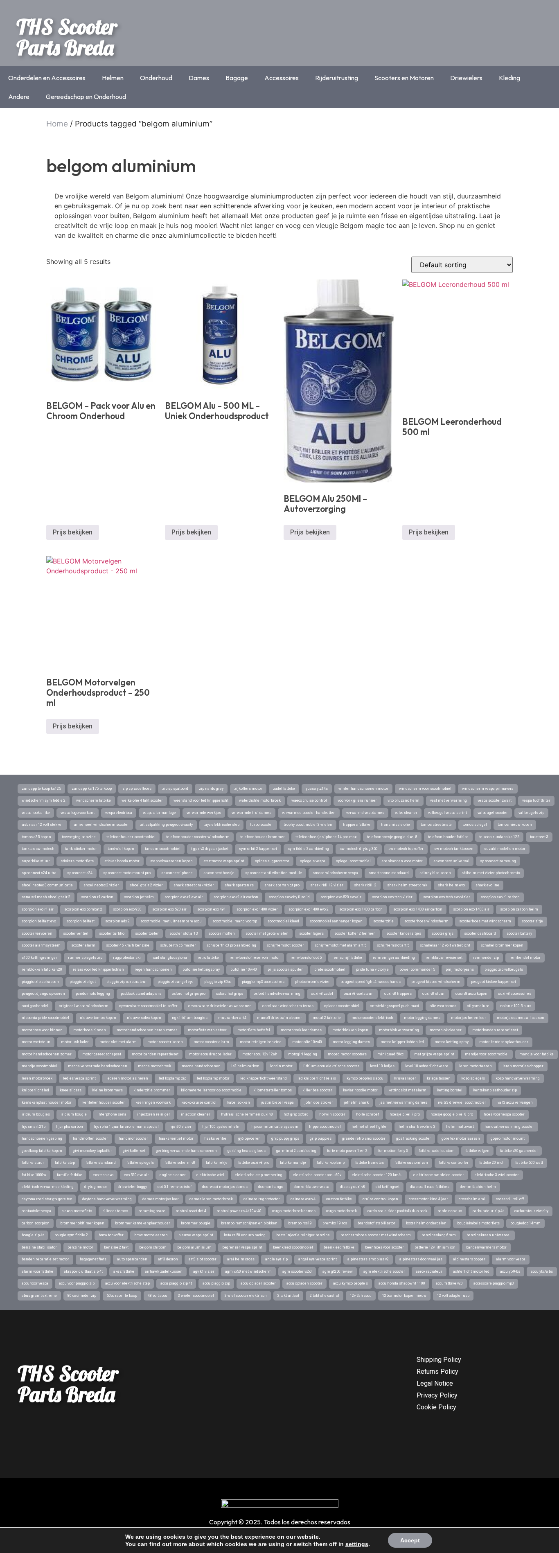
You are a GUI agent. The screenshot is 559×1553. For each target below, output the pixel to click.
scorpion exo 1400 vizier (257, 909)
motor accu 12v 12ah (259, 1054)
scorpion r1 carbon (97, 897)
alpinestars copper (469, 1259)
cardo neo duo (450, 1211)
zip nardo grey (211, 789)
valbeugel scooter (493, 813)
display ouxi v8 (352, 1187)
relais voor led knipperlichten (98, 969)
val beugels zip (531, 813)
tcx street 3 (539, 837)
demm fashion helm (478, 1187)
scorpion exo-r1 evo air (184, 897)
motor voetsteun (36, 1042)
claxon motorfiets (77, 1211)
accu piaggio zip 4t (176, 1283)
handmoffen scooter (90, 1138)
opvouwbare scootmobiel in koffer (148, 1006)
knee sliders (70, 1090)
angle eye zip (276, 1259)
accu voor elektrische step (127, 1283)
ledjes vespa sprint (79, 1078)
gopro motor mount (508, 1138)
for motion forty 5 (393, 1151)
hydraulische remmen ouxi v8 (247, 1114)
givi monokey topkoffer (92, 1151)
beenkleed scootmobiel (293, 1247)
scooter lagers (311, 933)
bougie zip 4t (33, 1235)
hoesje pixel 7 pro (405, 1114)
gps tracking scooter (413, 1138)
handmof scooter (133, 1138)
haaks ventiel (216, 1138)
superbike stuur (36, 861)
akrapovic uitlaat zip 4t (83, 1271)
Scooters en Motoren (404, 78)
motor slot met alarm (118, 1042)
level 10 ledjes (382, 1066)
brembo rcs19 (300, 1223)
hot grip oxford (296, 1114)
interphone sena (111, 1114)
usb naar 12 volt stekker (42, 825)
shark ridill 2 (365, 885)
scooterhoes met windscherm (485, 921)
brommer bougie (195, 1223)
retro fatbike (208, 958)
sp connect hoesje (218, 873)
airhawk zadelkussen (164, 1271)
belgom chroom (153, 1247)
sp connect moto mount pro (127, 873)
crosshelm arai (472, 1199)
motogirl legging (302, 1054)
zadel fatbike (284, 789)
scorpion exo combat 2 (83, 909)
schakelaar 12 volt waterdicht (445, 945)
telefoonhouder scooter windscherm (198, 837)
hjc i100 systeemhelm (221, 1127)
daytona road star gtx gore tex (47, 1199)
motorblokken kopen (350, 1030)
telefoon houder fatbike (448, 837)
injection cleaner (195, 1114)
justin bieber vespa (277, 1102)
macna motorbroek (154, 1066)
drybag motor (95, 1187)
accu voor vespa (35, 1283)
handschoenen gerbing (42, 1138)
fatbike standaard (101, 1163)
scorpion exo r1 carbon (500, 897)
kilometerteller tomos (272, 1090)
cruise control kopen (380, 1199)
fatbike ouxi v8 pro (253, 1163)
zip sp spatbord (175, 789)
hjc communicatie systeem (274, 1127)
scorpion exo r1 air (38, 909)
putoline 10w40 (243, 969)
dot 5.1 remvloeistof (175, 1187)
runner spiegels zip (85, 958)
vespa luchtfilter (536, 800)
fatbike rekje (217, 1163)
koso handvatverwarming (518, 1078)
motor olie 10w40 (307, 1042)
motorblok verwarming (399, 1030)
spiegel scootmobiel (353, 861)
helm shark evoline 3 (417, 1127)
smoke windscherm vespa (335, 873)
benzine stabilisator (39, 1247)
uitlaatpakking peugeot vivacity (166, 825)
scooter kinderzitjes (403, 933)
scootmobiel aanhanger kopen (336, 921)
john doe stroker (318, 1102)
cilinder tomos (115, 1211)
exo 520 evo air (136, 1175)
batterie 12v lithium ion (435, 1247)
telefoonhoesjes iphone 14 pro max (325, 837)
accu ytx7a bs (542, 1271)
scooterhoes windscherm (426, 921)
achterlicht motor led (471, 1271)
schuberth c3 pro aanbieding (231, 945)
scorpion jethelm (139, 897)
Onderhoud (156, 78)
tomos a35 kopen (36, 837)
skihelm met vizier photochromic (491, 873)
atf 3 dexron (168, 1259)
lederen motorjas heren (127, 1078)
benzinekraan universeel (489, 1235)
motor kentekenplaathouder (503, 1042)
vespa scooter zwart (495, 800)
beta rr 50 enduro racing (245, 1235)
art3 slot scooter (202, 1259)
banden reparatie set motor (45, 1259)
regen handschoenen (153, 969)
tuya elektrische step (221, 825)
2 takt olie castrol (324, 1296)
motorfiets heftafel (253, 1030)
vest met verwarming (448, 800)
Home (57, 123)
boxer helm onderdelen (426, 1223)
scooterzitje (383, 921)
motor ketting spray (452, 1042)
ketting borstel (449, 1090)
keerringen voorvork (153, 1102)
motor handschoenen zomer (47, 1054)
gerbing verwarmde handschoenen (186, 1151)
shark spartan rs (239, 885)
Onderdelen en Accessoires (47, 78)
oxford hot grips (229, 994)
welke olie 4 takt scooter (142, 800)
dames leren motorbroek (211, 1199)
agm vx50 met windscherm (248, 1271)
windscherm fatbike (93, 800)
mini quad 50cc (390, 1054)
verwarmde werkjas (204, 813)
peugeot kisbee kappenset (493, 982)
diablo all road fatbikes (429, 1187)
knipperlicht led (35, 1090)
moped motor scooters (347, 1054)
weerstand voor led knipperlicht (201, 800)
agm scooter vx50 (297, 1271)
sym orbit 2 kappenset (258, 849)
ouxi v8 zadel (322, 994)
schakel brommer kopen (502, 945)
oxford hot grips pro (188, 994)
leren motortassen (475, 1066)
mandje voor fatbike (536, 1054)
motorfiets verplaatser (207, 1030)
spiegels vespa (312, 861)
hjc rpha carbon (69, 1127)
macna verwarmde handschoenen (97, 1066)
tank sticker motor (81, 849)
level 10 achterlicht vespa (427, 1066)
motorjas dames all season (520, 1018)
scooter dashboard (480, 933)
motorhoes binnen (89, 1030)
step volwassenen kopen (171, 861)
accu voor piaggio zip (77, 1283)
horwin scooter (332, 1114)
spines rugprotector (272, 861)
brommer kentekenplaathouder (142, 1223)
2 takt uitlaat (288, 1296)
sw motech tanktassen (453, 849)
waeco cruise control (309, 800)
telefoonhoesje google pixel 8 (392, 837)
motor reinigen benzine (261, 1042)
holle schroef (367, 1114)
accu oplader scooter (258, 1283)
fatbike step (65, 1163)
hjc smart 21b (33, 1127)
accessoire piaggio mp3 (493, 1283)
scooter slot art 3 (183, 933)
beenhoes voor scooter (384, 1247)
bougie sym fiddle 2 (71, 1235)
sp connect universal (451, 861)
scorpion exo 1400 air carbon (417, 909)
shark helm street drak (407, 885)
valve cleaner (406, 813)
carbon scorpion (36, 1223)
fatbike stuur (33, 1163)
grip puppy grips (285, 1138)
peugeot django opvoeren (43, 994)
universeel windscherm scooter (101, 825)
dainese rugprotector (261, 1199)
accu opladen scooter (304, 1283)
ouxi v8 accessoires (514, 994)
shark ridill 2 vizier (326, 885)
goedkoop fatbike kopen (42, 1151)
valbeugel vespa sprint (447, 813)
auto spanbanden (132, 1259)
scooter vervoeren (37, 933)
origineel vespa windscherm (83, 1006)
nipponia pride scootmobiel (45, 1018)
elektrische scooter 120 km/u (377, 1175)
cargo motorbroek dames (294, 1211)
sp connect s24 (79, 873)
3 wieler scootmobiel (196, 1296)
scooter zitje (532, 921)
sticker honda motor (122, 861)
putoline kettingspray (201, 969)
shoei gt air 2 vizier (146, 885)
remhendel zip (486, 958)
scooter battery (519, 933)
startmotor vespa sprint (223, 861)
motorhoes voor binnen (42, 1030)
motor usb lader (75, 1042)
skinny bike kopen (435, 873)
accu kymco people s (350, 1283)
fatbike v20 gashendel (519, 1151)
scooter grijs (442, 933)
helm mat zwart (460, 1127)
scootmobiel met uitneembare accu (171, 921)
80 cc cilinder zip (82, 1296)
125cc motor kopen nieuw (404, 1296)
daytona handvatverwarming (107, 1199)
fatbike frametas (369, 1163)
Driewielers (466, 78)
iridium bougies (36, 1114)
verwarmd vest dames (365, 813)
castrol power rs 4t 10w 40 (239, 1211)
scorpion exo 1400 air (471, 909)
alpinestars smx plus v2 (368, 1259)
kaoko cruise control (198, 1102)
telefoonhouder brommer (262, 837)
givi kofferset (134, 1151)
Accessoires (281, 78)
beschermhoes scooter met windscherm (375, 1235)
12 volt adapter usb (453, 1296)
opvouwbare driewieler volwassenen (220, 1006)
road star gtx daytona (169, 958)
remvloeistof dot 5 (306, 958)
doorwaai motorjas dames (225, 1187)
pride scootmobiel (329, 969)
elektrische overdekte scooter (438, 1175)
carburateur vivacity (531, 1211)
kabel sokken (238, 1102)
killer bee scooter (317, 1090)
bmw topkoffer (111, 1235)
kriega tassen (439, 1078)
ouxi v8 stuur (433, 994)
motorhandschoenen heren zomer (147, 1030)
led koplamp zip (172, 1078)
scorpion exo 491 (211, 909)
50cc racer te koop (122, 1296)
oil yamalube (478, 1006)
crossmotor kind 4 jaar (428, 1199)
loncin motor (281, 1066)
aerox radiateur (429, 1271)
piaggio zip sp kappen (40, 982)
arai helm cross (241, 1259)
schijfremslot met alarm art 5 (340, 945)
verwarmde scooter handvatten (309, 813)
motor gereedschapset (101, 1054)
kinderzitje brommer (151, 1090)
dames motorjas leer (160, 1199)
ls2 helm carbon (245, 1066)
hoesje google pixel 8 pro (452, 1114)
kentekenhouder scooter (103, 1102)
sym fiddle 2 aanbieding (308, 849)
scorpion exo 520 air (169, 909)
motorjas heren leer (468, 1018)
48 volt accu (157, 1296)
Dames (199, 78)
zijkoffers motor (248, 789)
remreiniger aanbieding (394, 958)
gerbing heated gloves (247, 1151)
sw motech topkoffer (406, 849)
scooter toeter (147, 933)
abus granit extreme (39, 1296)
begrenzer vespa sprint (242, 1247)
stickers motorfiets (77, 861)
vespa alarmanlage (159, 813)
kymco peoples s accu (365, 1078)
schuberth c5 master (178, 945)
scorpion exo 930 (127, 909)
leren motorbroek (37, 1078)
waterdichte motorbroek (260, 800)
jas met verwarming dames (403, 1102)
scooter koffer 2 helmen (355, 933)
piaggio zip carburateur (126, 982)
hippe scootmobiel (325, 1127)
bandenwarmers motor (486, 1247)
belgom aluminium (194, 1247)
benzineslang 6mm (439, 1235)
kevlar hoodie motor (360, 1090)
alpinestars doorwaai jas (420, 1259)
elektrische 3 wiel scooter (497, 1175)
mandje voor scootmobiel (487, 1054)
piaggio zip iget (83, 982)
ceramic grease (152, 1211)
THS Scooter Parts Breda (66, 37)
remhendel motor (525, 958)
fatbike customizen (411, 1163)
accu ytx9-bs (510, 1271)
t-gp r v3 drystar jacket (209, 849)
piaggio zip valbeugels (504, 969)
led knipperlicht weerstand (263, 1078)
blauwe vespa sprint (195, 1235)
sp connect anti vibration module (273, 873)
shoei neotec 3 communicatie (47, 885)
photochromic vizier (312, 982)
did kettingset (387, 1187)
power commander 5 (417, 969)
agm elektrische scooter (384, 1271)
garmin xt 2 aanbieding (296, 1151)
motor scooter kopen (165, 1042)
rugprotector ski (127, 958)
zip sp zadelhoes (136, 789)
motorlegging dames (422, 1018)
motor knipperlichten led (402, 1042)
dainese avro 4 (303, 1199)
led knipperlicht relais (317, 1078)
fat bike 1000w (34, 1175)
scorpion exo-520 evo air (340, 897)
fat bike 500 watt (529, 1163)
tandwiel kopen (121, 849)
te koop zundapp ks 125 (499, 837)
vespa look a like (36, 813)
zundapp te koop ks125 (41, 789)
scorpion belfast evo (39, 921)
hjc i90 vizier (180, 1127)
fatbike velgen (477, 1151)
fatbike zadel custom (437, 1151)
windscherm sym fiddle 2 (43, 800)
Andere (18, 96)
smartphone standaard (389, 873)
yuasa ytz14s (317, 789)
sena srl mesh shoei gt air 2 (46, 897)
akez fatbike (123, 1271)
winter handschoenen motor (363, 789)
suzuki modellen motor (504, 849)
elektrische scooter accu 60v (317, 1175)
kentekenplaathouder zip (495, 1090)
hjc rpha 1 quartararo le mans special (126, 1127)
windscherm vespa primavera (488, 789)
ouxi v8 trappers (398, 994)
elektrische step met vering (258, 1175)
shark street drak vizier (194, 885)
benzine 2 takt (116, 1247)
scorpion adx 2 (117, 921)
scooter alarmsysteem (41, 945)
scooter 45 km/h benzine (127, 945)
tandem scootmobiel (162, 849)
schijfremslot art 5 (393, 945)
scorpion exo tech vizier (392, 897)
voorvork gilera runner (357, 800)
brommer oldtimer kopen (82, 1223)
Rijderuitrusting (336, 78)
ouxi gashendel (35, 1006)
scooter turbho (111, 933)
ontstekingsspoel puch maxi (394, 1006)
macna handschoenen (201, 1066)
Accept (410, 1540)
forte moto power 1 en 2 (347, 1151)
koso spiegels (473, 1078)
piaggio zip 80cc (217, 982)
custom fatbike (339, 1199)
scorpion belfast (81, 921)
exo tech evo (103, 1175)
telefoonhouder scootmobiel (131, 837)
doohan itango (270, 1187)
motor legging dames (351, 1042)
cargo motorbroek (341, 1211)
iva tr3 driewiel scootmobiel (462, 1102)
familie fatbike (69, 1175)
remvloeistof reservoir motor (255, 958)
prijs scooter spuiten (286, 969)
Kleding (509, 78)
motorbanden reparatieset (495, 1030)
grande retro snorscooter (363, 1138)
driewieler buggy (132, 1187)
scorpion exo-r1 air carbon (236, 897)
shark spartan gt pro (282, 885)
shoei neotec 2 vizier (101, 885)
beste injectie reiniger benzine (303, 1235)
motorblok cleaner (446, 1030)
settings (356, 1544)
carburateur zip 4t (488, 1211)
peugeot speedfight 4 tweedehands (370, 982)
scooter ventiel (75, 933)
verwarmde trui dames (251, 813)
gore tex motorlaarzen (461, 1138)
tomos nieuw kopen (515, 825)
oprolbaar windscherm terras (287, 1006)
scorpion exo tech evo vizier (446, 897)
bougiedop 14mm (525, 1223)
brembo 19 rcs (334, 1223)
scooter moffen (222, 933)
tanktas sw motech (38, 849)
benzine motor (80, 1247)
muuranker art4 (232, 1018)
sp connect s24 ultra (39, 873)
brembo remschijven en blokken (249, 1223)
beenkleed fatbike (339, 1247)
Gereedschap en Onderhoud (86, 96)
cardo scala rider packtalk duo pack (397, 1211)
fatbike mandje (293, 1163)
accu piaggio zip (216, 1283)
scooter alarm (83, 945)
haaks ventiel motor (176, 1138)
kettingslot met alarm (407, 1090)
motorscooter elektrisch (372, 1018)
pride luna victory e (372, 969)
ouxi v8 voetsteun (359, 994)
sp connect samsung (498, 861)
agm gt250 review (337, 1271)
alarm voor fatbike (37, 1271)
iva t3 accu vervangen (514, 1102)
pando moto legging (93, 994)
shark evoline (487, 885)
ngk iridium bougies (189, 1018)
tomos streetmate (436, 825)
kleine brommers (107, 1090)
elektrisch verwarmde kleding (48, 1187)
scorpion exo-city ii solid (289, 897)
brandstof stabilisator (376, 1223)
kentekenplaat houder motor (47, 1102)
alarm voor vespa (510, 1259)
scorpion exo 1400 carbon (361, 909)
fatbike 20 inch (492, 1163)
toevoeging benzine (79, 837)
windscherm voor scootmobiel (425, 789)
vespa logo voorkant (78, 813)
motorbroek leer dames (301, 1030)
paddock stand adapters (141, 994)
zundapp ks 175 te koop (92, 789)
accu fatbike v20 (449, 1283)
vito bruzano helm (403, 800)
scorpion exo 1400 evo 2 (309, 909)
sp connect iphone (177, 873)
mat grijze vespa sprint (434, 1054)
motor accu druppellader (210, 1054)
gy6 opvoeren (249, 1138)
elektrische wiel (210, 1175)
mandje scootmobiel (39, 1066)
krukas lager (405, 1078)
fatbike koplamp (331, 1163)
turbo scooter (261, 825)
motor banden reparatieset (155, 1054)
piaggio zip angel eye (176, 982)
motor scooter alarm (211, 1042)
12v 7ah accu (361, 1296)
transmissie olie (395, 825)
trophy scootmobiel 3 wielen (308, 825)
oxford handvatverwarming (277, 994)
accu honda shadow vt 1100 (402, 1283)
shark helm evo (451, 885)
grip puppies (320, 1138)
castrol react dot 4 (191, 1211)
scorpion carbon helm (519, 909)
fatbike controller (454, 1163)
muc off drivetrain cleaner (279, 1018)
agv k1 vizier (203, 1271)
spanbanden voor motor (402, 861)
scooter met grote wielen (267, 933)
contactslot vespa (36, 1211)
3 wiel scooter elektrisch (246, 1296)
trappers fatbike (356, 825)
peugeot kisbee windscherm (435, 982)
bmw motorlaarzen (151, 1235)
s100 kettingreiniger (39, 958)
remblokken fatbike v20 (42, 969)
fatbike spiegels (140, 1163)
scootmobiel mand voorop (234, 921)
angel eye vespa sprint (317, 1259)
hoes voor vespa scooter (504, 1114)
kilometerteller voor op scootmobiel (212, 1090)
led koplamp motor (213, 1078)
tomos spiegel (474, 825)
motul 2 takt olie (327, 1018)
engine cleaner (173, 1175)
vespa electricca (118, 813)
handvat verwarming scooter (509, 1127)
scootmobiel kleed (283, 921)
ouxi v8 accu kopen (471, 994)
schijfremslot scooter (285, 945)
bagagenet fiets (93, 1259)
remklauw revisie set (444, 958)
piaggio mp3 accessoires (263, 982)
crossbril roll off (510, 1199)
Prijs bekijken (72, 532)
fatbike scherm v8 (180, 1163)
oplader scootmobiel (341, 1006)
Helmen (113, 78)
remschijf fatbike (347, 958)
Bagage (236, 78)
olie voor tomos (443, 1006)
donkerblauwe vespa (311, 1187)
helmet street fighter (370, 1127)
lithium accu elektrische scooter (331, 1066)
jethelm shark (356, 1102)
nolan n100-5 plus (515, 1006)
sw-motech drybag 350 (359, 849)
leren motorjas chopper (523, 1066)
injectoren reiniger (153, 1114)
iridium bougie (74, 1114)
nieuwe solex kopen (144, 1018)
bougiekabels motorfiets (478, 1223)
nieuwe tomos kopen (98, 1018)
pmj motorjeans (460, 969)
